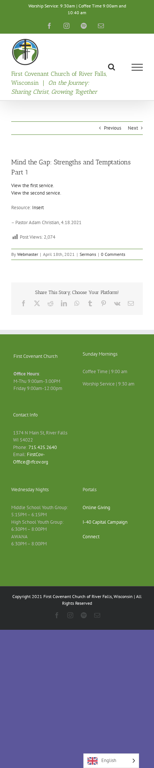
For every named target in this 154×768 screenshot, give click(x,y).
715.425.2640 (42, 447)
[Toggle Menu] (137, 67)
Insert (38, 207)
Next (133, 128)
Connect (91, 536)
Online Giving (96, 507)
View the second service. (36, 193)
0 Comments (113, 254)
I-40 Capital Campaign (105, 522)
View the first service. (32, 185)
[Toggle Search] (111, 67)
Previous (112, 128)
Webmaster (27, 254)
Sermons (88, 254)
